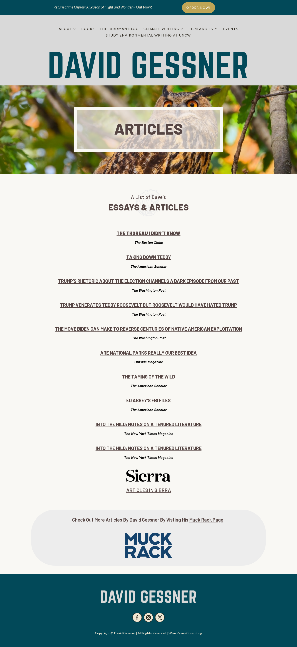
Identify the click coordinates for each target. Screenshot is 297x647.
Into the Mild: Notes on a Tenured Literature (149, 424)
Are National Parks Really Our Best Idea (148, 352)
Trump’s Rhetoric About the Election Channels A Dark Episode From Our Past (148, 281)
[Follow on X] (160, 617)
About (65, 29)
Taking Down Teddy (148, 257)
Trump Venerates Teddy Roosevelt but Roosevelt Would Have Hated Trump (148, 305)
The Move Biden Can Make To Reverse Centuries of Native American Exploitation (148, 329)
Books (88, 29)
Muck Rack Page (206, 519)
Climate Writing (161, 29)
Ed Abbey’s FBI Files (148, 400)
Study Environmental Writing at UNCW (148, 35)
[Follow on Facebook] (137, 617)
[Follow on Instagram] (148, 617)
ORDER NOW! (198, 7)
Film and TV (201, 29)
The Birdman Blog (119, 29)
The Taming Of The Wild (148, 376)
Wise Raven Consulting (185, 633)
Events (230, 29)
